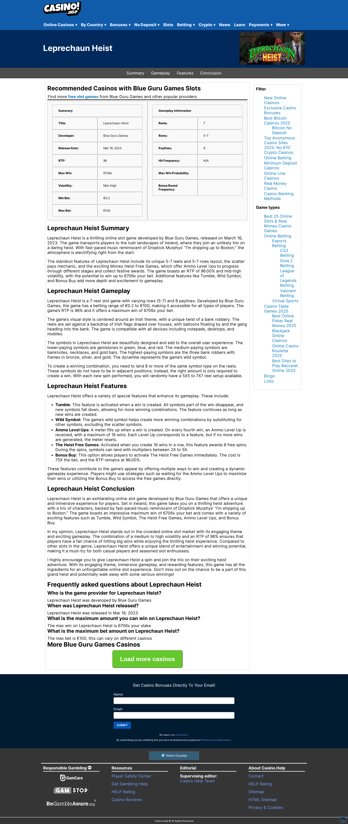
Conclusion (211, 73)
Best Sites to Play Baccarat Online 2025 (285, 365)
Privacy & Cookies (266, 807)
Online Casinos (60, 24)
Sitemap (256, 791)
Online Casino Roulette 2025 (285, 351)
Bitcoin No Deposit (282, 130)
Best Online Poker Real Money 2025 (284, 321)
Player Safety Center (131, 776)
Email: (118, 709)
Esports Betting (279, 243)
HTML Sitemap (263, 799)
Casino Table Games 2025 (276, 309)
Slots (168, 24)
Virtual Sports (285, 300)
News (224, 24)
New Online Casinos (275, 100)
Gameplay (160, 73)
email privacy (182, 735)
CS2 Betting (287, 253)
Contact (256, 776)
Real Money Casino (275, 186)
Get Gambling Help (130, 784)
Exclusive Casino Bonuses (280, 110)
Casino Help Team (197, 780)
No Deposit (147, 24)
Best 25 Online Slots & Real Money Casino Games (278, 223)
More (282, 24)
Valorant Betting (288, 293)
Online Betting (277, 157)
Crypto (207, 24)
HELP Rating (123, 791)
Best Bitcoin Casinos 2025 (277, 120)
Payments (260, 24)
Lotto (269, 381)
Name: (118, 694)
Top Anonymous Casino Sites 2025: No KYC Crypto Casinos (279, 145)
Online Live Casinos (274, 176)
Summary (135, 73)
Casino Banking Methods (279, 196)
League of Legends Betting (288, 278)
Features (185, 73)
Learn (239, 24)
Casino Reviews (127, 799)
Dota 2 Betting (287, 263)
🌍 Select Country (174, 755)
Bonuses (120, 24)
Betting (186, 24)
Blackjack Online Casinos (281, 335)
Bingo (269, 376)
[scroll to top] (343, 819)
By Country (93, 24)
